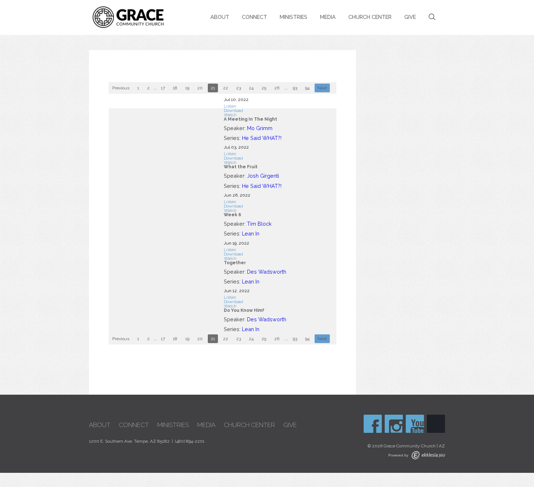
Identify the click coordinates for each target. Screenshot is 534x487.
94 (307, 87)
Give (410, 17)
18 (175, 87)
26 (276, 87)
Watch (230, 114)
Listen (230, 106)
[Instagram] (394, 424)
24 (251, 87)
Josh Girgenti (263, 176)
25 (264, 87)
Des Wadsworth (266, 272)
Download (233, 110)
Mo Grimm (259, 128)
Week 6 (232, 214)
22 (225, 87)
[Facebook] (373, 424)
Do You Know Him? (244, 310)
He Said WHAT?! (262, 138)
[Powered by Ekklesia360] (428, 455)
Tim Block (259, 224)
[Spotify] (436, 424)
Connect (254, 17)
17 (163, 87)
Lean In (250, 233)
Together (235, 262)
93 (295, 87)
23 (238, 87)
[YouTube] (415, 424)
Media (328, 17)
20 (200, 87)
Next (322, 87)
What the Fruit (241, 166)
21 (213, 87)
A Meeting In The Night (250, 119)
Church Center (370, 17)
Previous (120, 87)
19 (187, 87)
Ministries (293, 17)
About (219, 17)
